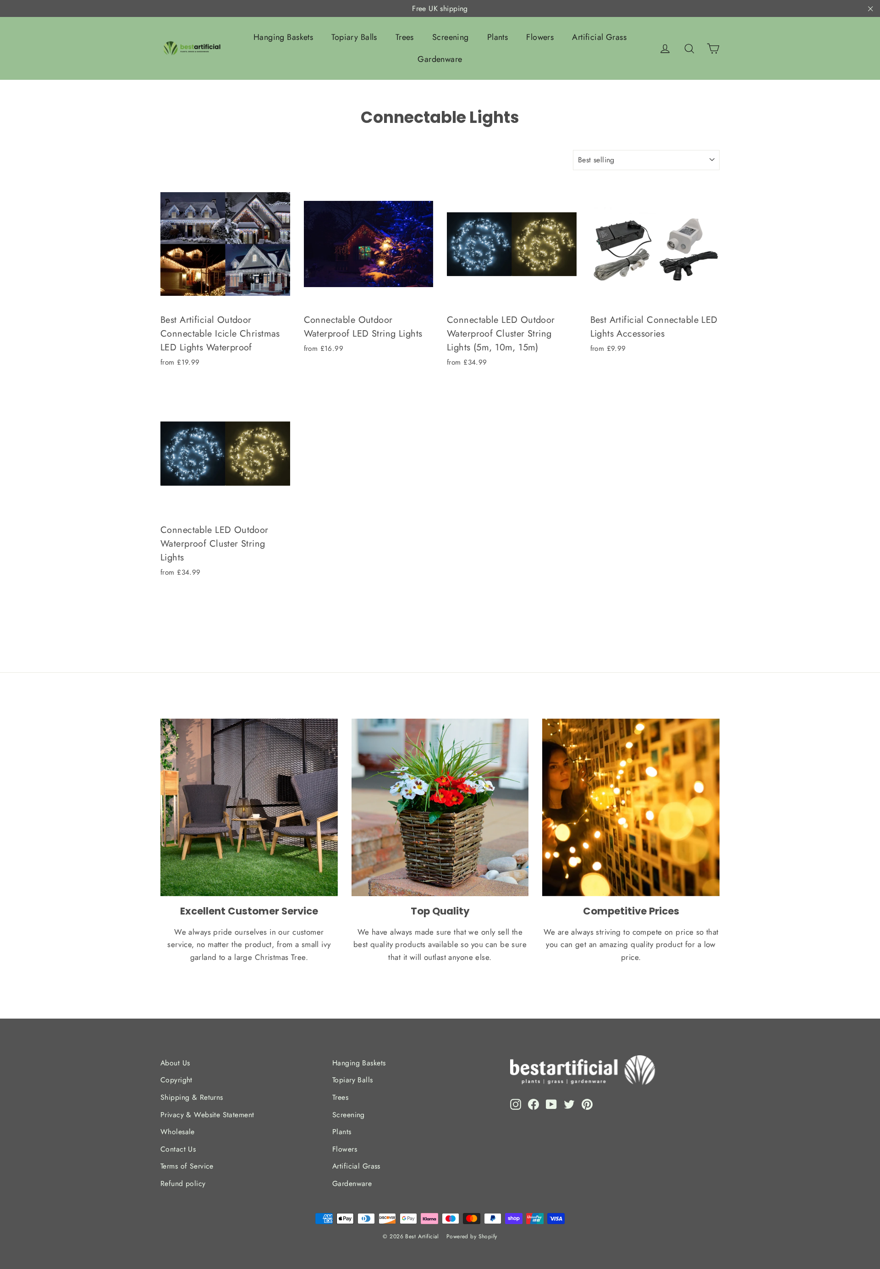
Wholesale (177, 1131)
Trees (405, 37)
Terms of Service (187, 1166)
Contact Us (178, 1149)
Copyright (176, 1080)
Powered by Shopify (471, 1236)
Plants (497, 37)
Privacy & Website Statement (207, 1114)
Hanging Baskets (283, 37)
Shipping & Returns (191, 1097)
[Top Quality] (440, 807)
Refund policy (183, 1183)
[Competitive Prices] (631, 807)
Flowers (540, 37)
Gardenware (440, 59)
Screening (450, 37)
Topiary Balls (354, 37)
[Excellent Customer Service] (249, 807)
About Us (175, 1063)
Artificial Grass (599, 37)
